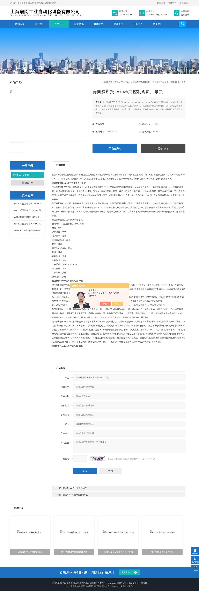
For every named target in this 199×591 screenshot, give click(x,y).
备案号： (102, 583)
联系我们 (183, 3)
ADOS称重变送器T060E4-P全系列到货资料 (29, 217)
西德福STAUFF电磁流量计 (30, 552)
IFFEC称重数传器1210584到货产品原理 (29, 210)
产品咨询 (114, 148)
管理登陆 (143, 583)
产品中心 (59, 24)
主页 (116, 82)
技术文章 (98, 24)
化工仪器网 (133, 583)
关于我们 (39, 24)
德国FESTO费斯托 (141, 82)
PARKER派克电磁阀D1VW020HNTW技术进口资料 (29, 204)
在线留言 (172, 3)
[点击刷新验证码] (97, 458)
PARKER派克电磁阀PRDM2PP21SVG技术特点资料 (29, 224)
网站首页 (19, 24)
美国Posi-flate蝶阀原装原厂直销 (118, 552)
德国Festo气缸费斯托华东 (75, 488)
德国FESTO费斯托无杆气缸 (75, 495)
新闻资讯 (79, 24)
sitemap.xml (112, 583)
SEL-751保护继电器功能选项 (74, 552)
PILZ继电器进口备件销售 (162, 552)
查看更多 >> (27, 182)
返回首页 (161, 3)
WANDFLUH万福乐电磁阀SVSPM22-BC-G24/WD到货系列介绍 (29, 230)
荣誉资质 (118, 24)
